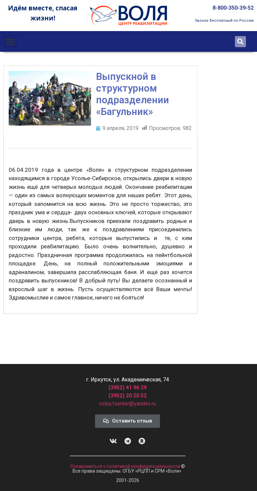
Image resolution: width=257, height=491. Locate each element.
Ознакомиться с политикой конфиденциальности (125, 466)
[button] (10, 41)
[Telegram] (127, 441)
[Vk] (113, 441)
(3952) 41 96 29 (127, 387)
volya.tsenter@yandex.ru (127, 403)
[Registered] (142, 441)
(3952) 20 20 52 (127, 395)
